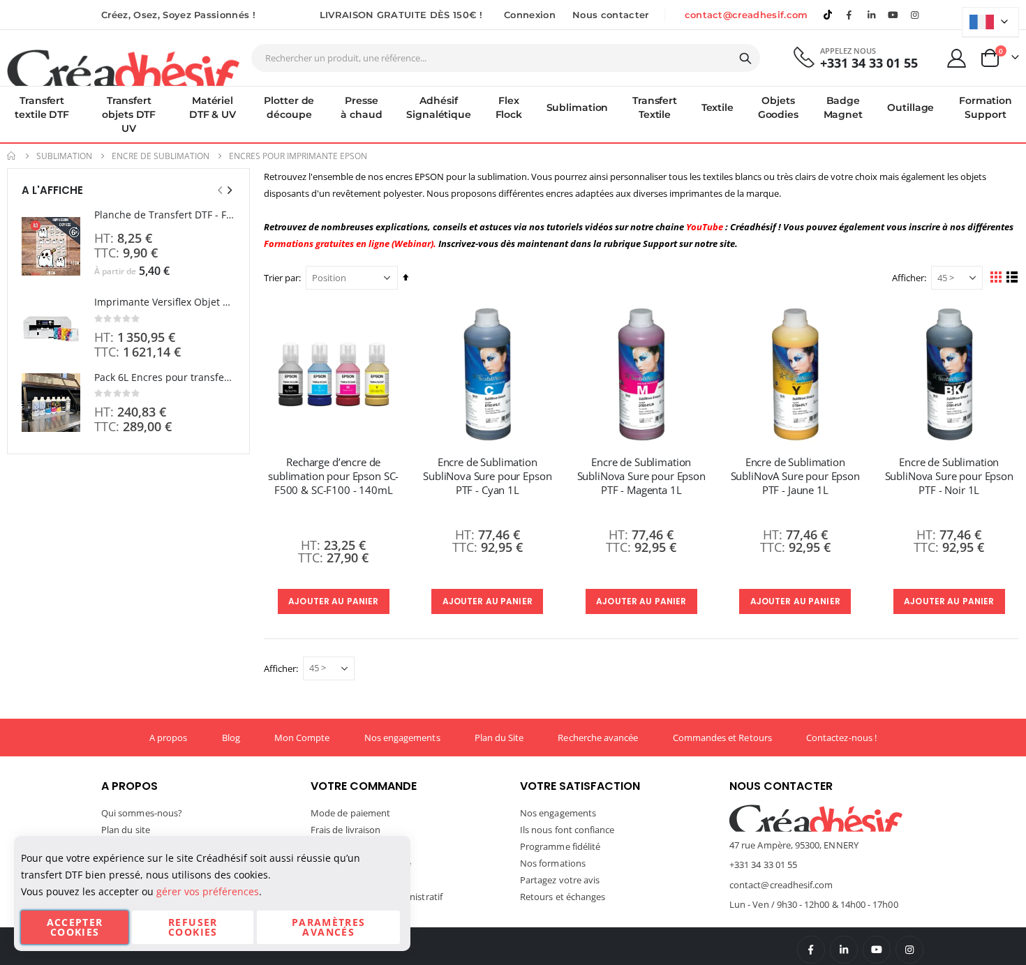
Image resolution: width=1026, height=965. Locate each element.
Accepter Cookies (75, 926)
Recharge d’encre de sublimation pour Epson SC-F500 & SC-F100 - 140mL (333, 476)
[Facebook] (849, 15)
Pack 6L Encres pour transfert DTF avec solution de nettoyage (164, 377)
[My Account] (956, 58)
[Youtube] (893, 15)
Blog (231, 737)
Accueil (12, 156)
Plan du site (125, 829)
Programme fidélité (560, 846)
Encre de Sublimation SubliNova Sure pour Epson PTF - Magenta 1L (641, 476)
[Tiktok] (828, 15)
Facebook (811, 950)
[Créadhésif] (123, 67)
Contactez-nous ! (841, 737)
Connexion (530, 14)
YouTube (877, 950)
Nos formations (553, 863)
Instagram (909, 950)
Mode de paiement (350, 813)
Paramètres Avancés (329, 926)
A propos (168, 737)
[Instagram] (915, 15)
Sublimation (64, 156)
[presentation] (229, 190)
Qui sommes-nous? (141, 813)
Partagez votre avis (560, 880)
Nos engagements (402, 737)
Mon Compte (302, 737)
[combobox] (505, 58)
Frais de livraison (345, 829)
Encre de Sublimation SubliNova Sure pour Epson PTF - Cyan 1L (487, 476)
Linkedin (871, 15)
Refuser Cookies (192, 926)
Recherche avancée (598, 737)
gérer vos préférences (207, 891)
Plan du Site (499, 737)
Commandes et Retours (722, 737)
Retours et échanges (562, 896)
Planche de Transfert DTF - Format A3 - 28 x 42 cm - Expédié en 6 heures (164, 214)
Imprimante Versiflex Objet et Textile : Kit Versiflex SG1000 (164, 301)
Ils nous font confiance (567, 829)
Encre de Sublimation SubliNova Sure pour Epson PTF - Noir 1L (949, 476)
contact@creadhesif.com (746, 14)
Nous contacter (610, 14)
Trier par (281, 277)
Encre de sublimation (160, 156)
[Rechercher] (745, 58)
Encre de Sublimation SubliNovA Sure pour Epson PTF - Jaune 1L (795, 476)
